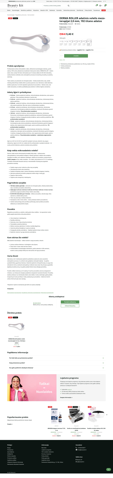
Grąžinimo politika (11, 460)
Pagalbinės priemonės (21, 15)
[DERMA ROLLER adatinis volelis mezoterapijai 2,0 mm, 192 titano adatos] (16, 325)
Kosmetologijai (15, 10)
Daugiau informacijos (66, 397)
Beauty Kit (79, 459)
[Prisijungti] (100, 5)
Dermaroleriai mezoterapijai (14, 292)
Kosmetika (59, 10)
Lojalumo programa (46, 449)
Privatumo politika (11, 458)
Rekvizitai (44, 447)
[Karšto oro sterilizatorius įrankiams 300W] (76, 414)
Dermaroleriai (31, 15)
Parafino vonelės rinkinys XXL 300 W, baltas (96, 429)
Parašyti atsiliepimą (70, 302)
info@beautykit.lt (81, 449)
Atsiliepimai (10, 454)
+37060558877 (81, 447)
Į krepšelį (76, 55)
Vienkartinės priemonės (69, 10)
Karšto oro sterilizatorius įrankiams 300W (76, 429)
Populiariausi (96, 10)
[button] (63, 54)
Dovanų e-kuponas (46, 454)
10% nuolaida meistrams (48, 452)
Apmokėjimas (10, 452)
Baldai (8, 10)
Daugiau (9, 424)
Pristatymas (10, 449)
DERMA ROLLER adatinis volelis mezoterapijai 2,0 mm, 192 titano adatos (16, 341)
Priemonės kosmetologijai (47, 292)
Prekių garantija (45, 458)
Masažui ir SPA (44, 10)
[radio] (61, 42)
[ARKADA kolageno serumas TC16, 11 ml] (56, 414)
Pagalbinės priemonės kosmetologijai (31, 292)
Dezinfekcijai (80, 10)
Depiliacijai (52, 10)
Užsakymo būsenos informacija (15, 462)
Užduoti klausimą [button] (70, 306)
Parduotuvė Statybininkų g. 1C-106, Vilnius (52, 462)
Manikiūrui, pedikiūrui (26, 10)
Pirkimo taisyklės (11, 456)
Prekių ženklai (88, 10)
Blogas (9, 447)
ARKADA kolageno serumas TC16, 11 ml (56, 429)
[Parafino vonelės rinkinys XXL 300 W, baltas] (96, 414)
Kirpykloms (36, 10)
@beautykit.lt (80, 461)
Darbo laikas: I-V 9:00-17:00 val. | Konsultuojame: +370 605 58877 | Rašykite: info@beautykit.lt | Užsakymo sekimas (74, 1)
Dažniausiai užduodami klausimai (15, 464)
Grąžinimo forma (46, 460)
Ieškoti (68, 5)
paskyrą (70, 389)
